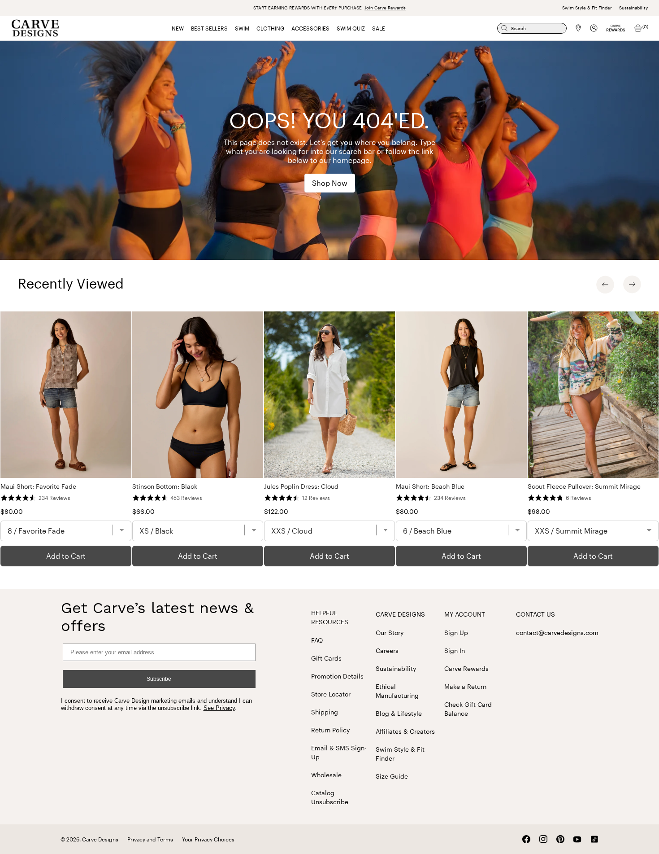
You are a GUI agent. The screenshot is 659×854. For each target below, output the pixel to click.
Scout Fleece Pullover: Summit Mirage (584, 486)
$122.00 (276, 511)
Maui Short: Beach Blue (430, 486)
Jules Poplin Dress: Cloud (301, 486)
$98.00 (539, 511)
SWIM (242, 28)
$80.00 (11, 511)
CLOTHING (270, 28)
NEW (178, 28)
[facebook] (526, 839)
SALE (378, 28)
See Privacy (219, 708)
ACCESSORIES (310, 28)
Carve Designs (400, 614)
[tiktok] (594, 839)
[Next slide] (632, 284)
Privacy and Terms (150, 839)
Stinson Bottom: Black (164, 486)
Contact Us (535, 614)
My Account (464, 614)
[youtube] (577, 839)
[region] (329, 438)
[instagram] (543, 839)
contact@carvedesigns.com (557, 632)
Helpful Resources (329, 617)
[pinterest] (560, 839)
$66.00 (143, 511)
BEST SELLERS (209, 28)
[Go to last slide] (605, 284)
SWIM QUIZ (351, 28)
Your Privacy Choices (208, 839)
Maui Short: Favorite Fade (38, 486)
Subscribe (159, 679)
